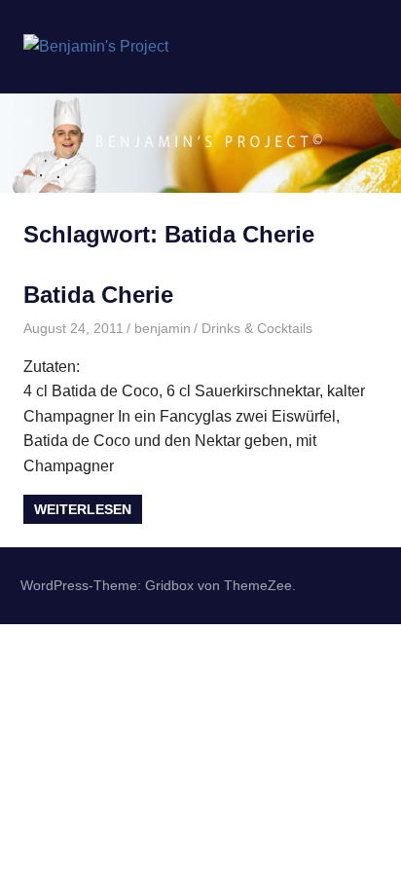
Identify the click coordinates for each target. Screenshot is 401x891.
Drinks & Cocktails (256, 328)
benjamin (162, 328)
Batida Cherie (98, 294)
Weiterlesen (82, 509)
